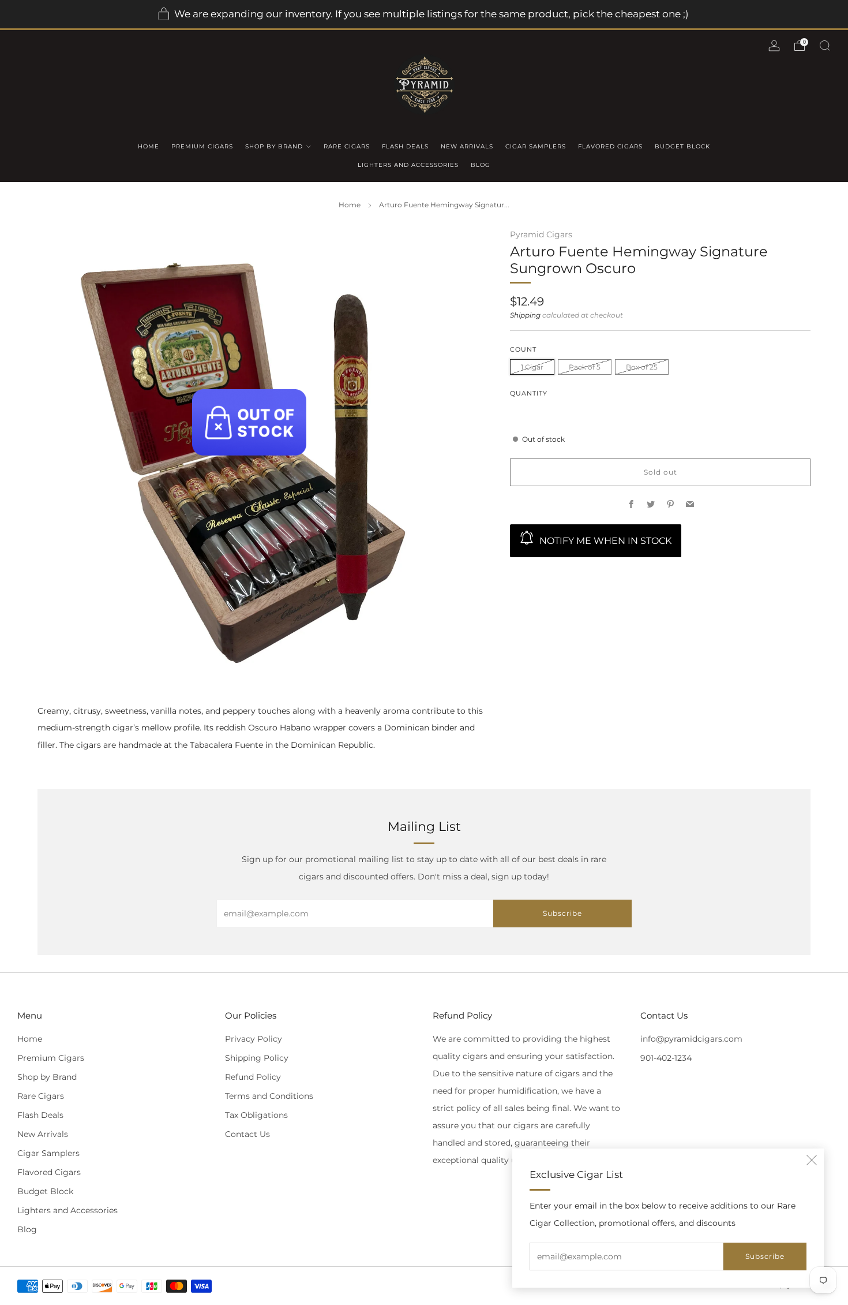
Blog (480, 165)
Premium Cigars (202, 146)
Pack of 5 (585, 367)
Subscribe (765, 1256)
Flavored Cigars (610, 146)
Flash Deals (405, 146)
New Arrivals (467, 146)
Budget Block (682, 146)
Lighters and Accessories (408, 165)
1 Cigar (532, 367)
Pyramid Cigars (541, 234)
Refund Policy (253, 1077)
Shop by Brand (274, 146)
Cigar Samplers (535, 146)
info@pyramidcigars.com (691, 1038)
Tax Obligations (256, 1115)
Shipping (525, 315)
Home (148, 146)
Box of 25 (642, 367)
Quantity (528, 393)
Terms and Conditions (269, 1096)
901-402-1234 (666, 1057)
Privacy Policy (253, 1038)
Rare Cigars (347, 146)
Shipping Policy (256, 1057)
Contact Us (247, 1134)
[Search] (825, 45)
